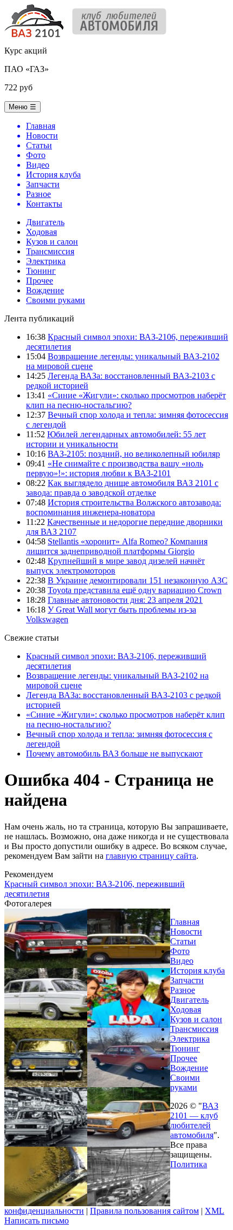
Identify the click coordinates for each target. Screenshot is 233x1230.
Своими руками (55, 300)
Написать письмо (36, 1220)
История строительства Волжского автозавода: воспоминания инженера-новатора (123, 507)
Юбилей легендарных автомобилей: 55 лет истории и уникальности (116, 439)
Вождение (45, 290)
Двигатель (45, 222)
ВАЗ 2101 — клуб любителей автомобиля (194, 1120)
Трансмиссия (50, 251)
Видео (181, 960)
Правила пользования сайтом (144, 1210)
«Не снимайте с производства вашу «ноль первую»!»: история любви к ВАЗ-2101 (114, 468)
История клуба (197, 970)
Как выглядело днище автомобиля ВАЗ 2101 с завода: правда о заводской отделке (122, 487)
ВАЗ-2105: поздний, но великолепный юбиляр (134, 453)
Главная (184, 921)
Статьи (183, 941)
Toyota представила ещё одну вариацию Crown (135, 590)
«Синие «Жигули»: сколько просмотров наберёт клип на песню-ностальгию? (126, 400)
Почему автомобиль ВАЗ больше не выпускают (114, 753)
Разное (182, 990)
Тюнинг (41, 270)
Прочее (39, 280)
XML (214, 1210)
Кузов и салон (52, 241)
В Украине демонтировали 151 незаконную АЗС (138, 580)
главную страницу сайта (151, 855)
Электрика (46, 261)
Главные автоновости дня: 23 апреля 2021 (125, 599)
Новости (186, 931)
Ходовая (41, 231)
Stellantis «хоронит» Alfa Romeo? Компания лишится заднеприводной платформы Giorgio (117, 546)
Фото (180, 951)
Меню (22, 107)
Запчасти (187, 980)
